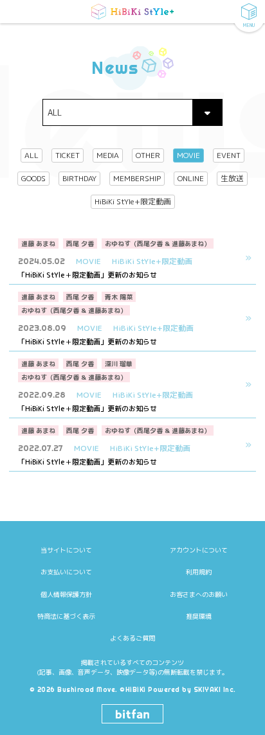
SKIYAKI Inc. (215, 690)
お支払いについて (66, 571)
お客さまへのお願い (199, 594)
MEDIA (107, 155)
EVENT (229, 155)
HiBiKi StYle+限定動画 (133, 201)
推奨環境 (199, 616)
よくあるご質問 (132, 637)
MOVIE (188, 155)
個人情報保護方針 (66, 594)
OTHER (148, 155)
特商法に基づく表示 (66, 616)
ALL (31, 155)
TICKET (67, 155)
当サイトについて (66, 549)
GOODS (33, 178)
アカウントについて (199, 549)
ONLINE (191, 178)
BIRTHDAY (79, 178)
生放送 (232, 178)
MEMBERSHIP (137, 178)
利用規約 (199, 571)
